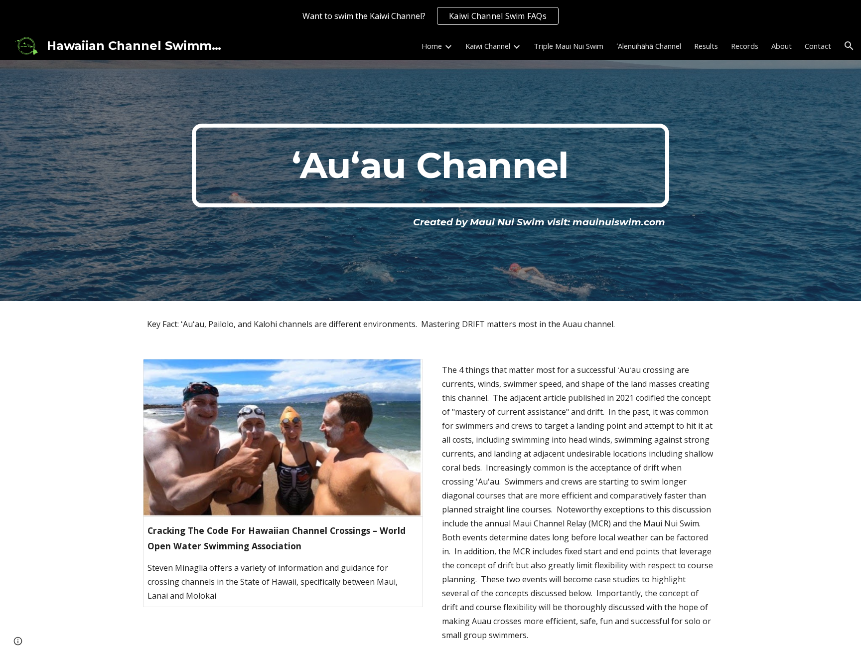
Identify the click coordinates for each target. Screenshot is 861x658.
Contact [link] (818, 46)
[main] (430, 165)
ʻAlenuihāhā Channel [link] (648, 46)
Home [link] (432, 46)
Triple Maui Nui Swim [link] (568, 46)
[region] (430, 16)
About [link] (781, 46)
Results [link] (706, 46)
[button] (849, 46)
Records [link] (744, 46)
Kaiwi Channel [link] (487, 46)
